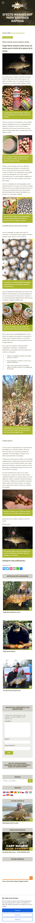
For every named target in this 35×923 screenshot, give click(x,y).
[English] (4, 792)
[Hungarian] (30, 792)
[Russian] (11, 795)
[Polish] (4, 795)
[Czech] (22, 792)
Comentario (8, 721)
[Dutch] (26, 792)
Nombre (7, 739)
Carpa (13, 33)
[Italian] (19, 792)
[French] (7, 792)
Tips (17, 33)
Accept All (17, 910)
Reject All (17, 919)
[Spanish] (15, 792)
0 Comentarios (7, 37)
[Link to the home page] (17, 5)
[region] (17, 909)
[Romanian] (7, 795)
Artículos (22, 33)
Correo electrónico (10, 745)
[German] (11, 792)
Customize (17, 915)
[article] (17, 600)
